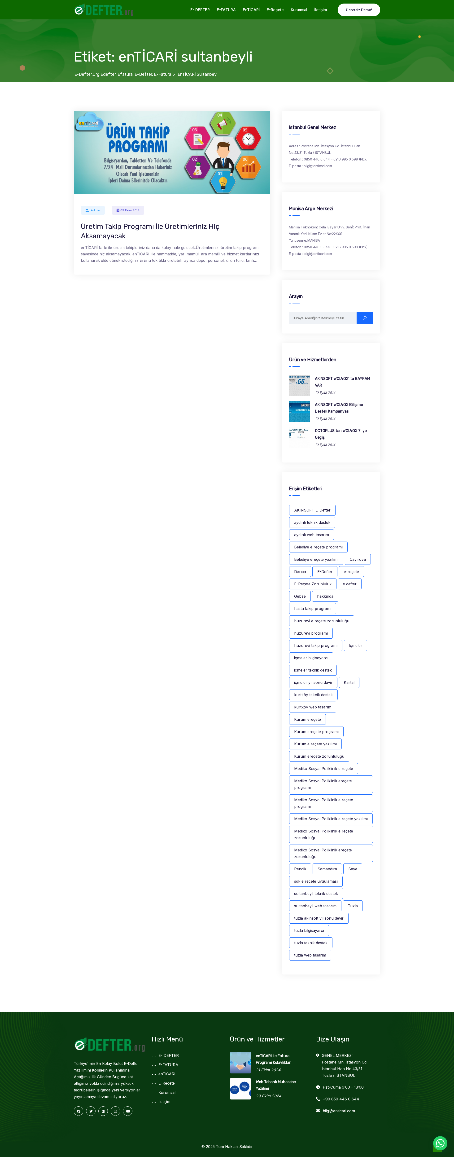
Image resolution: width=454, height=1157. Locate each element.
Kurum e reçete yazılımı (315, 744)
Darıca (300, 571)
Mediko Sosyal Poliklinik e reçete (323, 768)
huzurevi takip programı (315, 645)
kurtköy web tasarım (312, 707)
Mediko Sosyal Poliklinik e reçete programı (323, 803)
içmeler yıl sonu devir (313, 682)
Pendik (300, 869)
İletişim (320, 9)
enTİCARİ (251, 9)
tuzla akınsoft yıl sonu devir (319, 918)
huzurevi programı (311, 633)
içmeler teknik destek (313, 670)
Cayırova (358, 559)
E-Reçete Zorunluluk (313, 584)
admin (95, 210)
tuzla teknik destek (310, 942)
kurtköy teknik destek (313, 694)
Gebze (300, 596)
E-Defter (324, 571)
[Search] (365, 318)
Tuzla (353, 905)
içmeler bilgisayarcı (311, 657)
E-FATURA (226, 9)
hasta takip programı (312, 608)
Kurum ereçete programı (316, 731)
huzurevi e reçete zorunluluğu (321, 621)
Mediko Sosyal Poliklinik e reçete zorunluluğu (323, 834)
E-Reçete (275, 9)
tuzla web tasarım (310, 955)
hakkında (325, 596)
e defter (350, 584)
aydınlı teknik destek (312, 522)
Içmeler (355, 645)
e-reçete (351, 571)
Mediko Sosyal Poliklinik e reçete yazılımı (331, 818)
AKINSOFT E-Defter (312, 510)
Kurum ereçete (307, 719)
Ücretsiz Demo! (359, 10)
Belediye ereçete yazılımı (316, 559)
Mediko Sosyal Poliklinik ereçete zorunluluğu (323, 853)
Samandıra (327, 869)
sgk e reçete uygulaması (316, 881)
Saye (352, 869)
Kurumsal (299, 9)
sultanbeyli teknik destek (316, 893)
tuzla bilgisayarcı (309, 930)
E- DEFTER (200, 9)
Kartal (349, 682)
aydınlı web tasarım (311, 534)
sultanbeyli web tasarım (315, 905)
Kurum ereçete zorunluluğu (319, 756)
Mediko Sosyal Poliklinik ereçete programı (323, 784)
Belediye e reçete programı (318, 547)
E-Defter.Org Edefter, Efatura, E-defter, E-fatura (122, 74)
